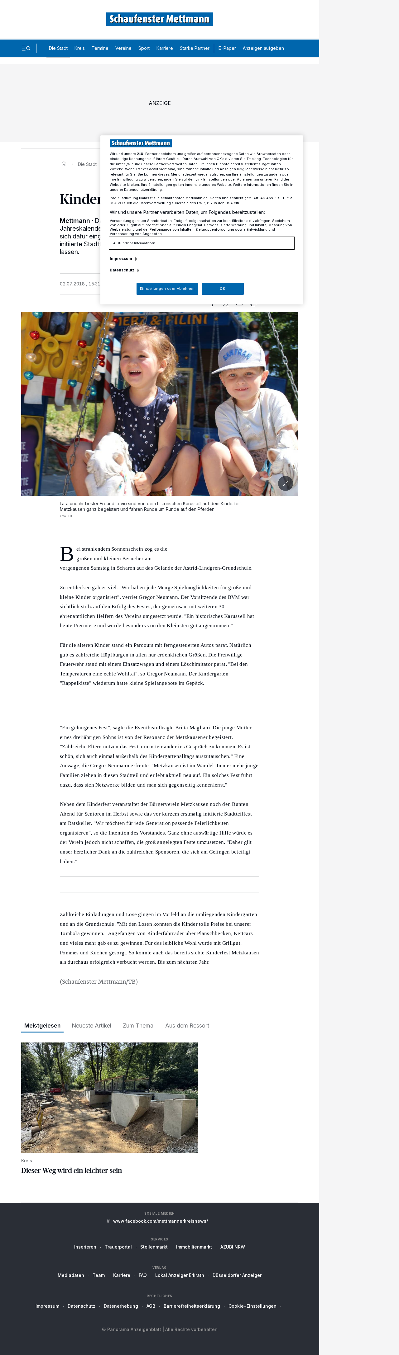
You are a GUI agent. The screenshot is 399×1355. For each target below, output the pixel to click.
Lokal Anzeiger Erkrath (179, 1275)
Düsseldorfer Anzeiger (237, 1275)
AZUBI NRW (232, 1246)
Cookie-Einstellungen (252, 1306)
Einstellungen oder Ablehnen (167, 288)
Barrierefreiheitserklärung (192, 1306)
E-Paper (227, 48)
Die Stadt (58, 48)
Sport (144, 48)
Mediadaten (71, 1275)
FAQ (143, 1275)
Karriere (164, 48)
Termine (100, 48)
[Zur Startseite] (159, 19)
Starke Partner (194, 48)
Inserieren (85, 1246)
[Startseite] (64, 164)
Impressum (47, 1306)
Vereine (123, 48)
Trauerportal (118, 1246)
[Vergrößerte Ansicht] (159, 483)
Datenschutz (81, 1306)
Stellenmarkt (154, 1246)
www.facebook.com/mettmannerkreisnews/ (160, 1221)
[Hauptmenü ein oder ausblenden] (26, 48)
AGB (151, 1306)
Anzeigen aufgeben (263, 48)
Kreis (80, 48)
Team (99, 1275)
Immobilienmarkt (194, 1246)
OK (222, 288)
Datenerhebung (121, 1306)
